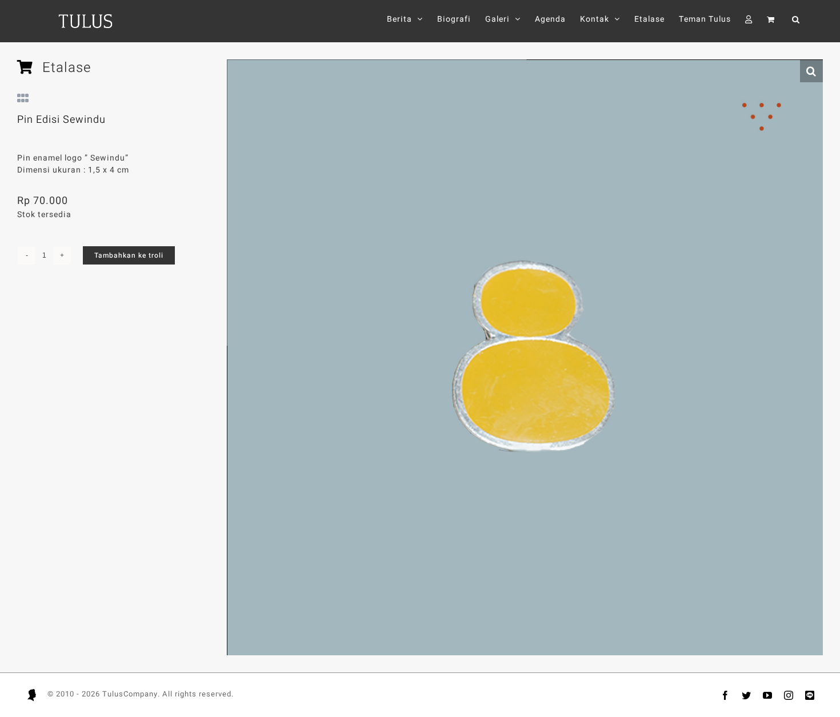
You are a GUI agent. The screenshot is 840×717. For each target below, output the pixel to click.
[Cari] (796, 19)
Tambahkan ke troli (128, 255)
